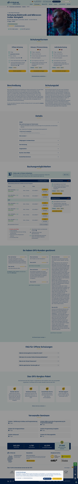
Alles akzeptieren (57, 478)
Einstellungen (48, 478)
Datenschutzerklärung (28, 478)
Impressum (19, 478)
